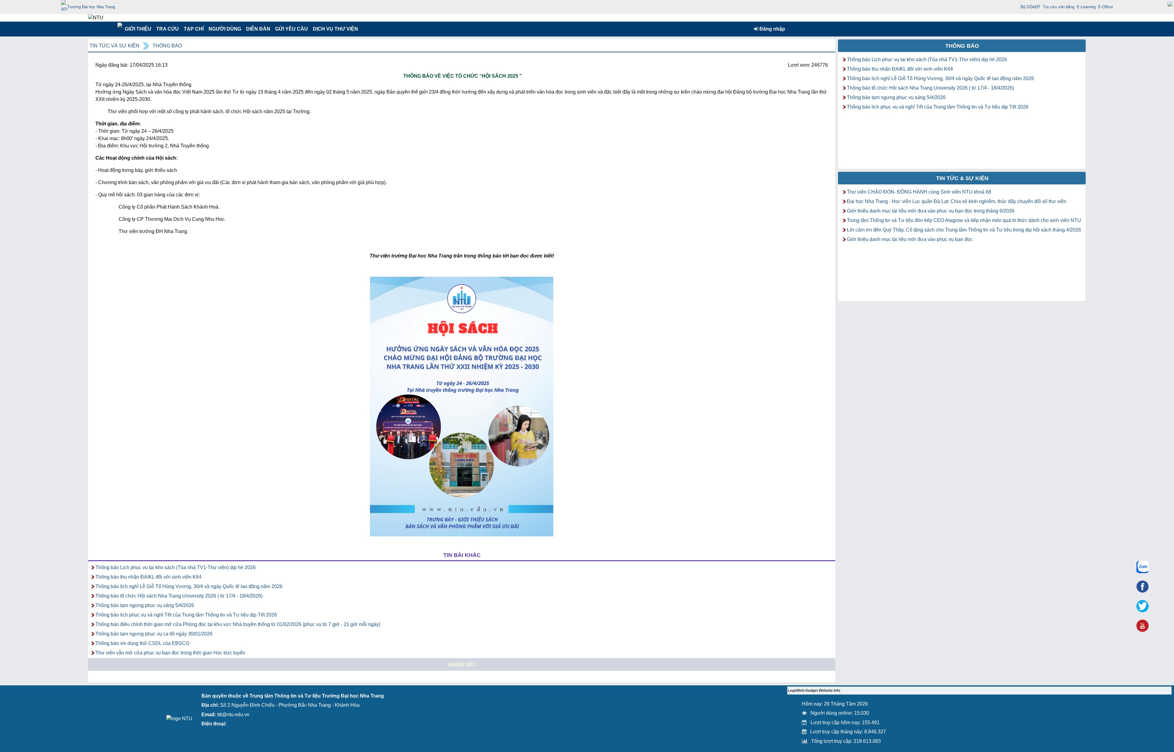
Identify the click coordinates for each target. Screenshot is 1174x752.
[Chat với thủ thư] (1142, 567)
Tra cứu (167, 28)
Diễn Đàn (258, 28)
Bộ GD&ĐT (1030, 7)
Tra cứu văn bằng (1058, 7)
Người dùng (224, 28)
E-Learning (1086, 7)
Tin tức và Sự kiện (114, 45)
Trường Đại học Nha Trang (91, 7)
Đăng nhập (771, 28)
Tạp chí (194, 28)
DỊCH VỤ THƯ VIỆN (334, 28)
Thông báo (167, 45)
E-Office (1105, 7)
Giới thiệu (138, 28)
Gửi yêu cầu (291, 28)
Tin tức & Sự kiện (962, 178)
